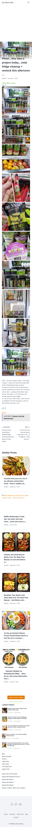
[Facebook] (11, 804)
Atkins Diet (20, 814)
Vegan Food (5, 769)
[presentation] (16, 465)
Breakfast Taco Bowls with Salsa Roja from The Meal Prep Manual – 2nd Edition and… (16, 597)
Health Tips (5, 761)
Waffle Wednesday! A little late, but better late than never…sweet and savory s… (15, 519)
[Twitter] (16, 804)
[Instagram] (20, 804)
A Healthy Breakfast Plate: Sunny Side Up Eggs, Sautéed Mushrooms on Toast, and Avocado (18, 744)
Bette (5, 78)
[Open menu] (28, 2)
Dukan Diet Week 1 (8, 779)
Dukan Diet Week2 (7, 785)
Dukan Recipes (6, 756)
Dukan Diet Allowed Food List (11, 776)
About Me (12, 814)
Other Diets (5, 764)
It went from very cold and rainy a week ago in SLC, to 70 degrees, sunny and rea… (24, 433)
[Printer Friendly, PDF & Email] (9, 83)
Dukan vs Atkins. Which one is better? (13, 788)
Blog (3, 55)
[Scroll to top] (28, 824)
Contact (16, 817)
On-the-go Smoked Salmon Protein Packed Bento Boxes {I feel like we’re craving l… (16, 635)
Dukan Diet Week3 (7, 782)
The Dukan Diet (6, 766)
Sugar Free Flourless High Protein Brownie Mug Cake (17, 709)
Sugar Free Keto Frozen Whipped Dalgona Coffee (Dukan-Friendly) (17, 717)
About (6, 814)
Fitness (4, 759)
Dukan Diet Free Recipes (9, 774)
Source (4, 412)
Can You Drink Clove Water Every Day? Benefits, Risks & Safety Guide (19, 726)
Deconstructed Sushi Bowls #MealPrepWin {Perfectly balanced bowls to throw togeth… (8, 434)
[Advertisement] (16, 22)
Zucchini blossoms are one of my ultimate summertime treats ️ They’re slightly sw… (15, 481)
